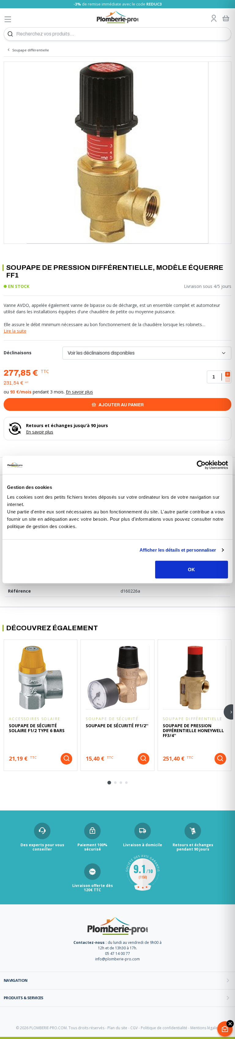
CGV (134, 1027)
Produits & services (23, 997)
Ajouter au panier (121, 405)
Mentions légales (204, 1027)
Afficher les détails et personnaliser (178, 550)
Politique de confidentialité (164, 1027)
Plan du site (117, 1027)
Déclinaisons (18, 353)
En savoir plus (79, 392)
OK (191, 569)
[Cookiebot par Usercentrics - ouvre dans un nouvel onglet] (201, 465)
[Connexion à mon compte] (214, 19)
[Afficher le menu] (8, 19)
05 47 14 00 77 (117, 953)
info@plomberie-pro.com (117, 959)
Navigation (16, 980)
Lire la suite (15, 331)
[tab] (109, 782)
